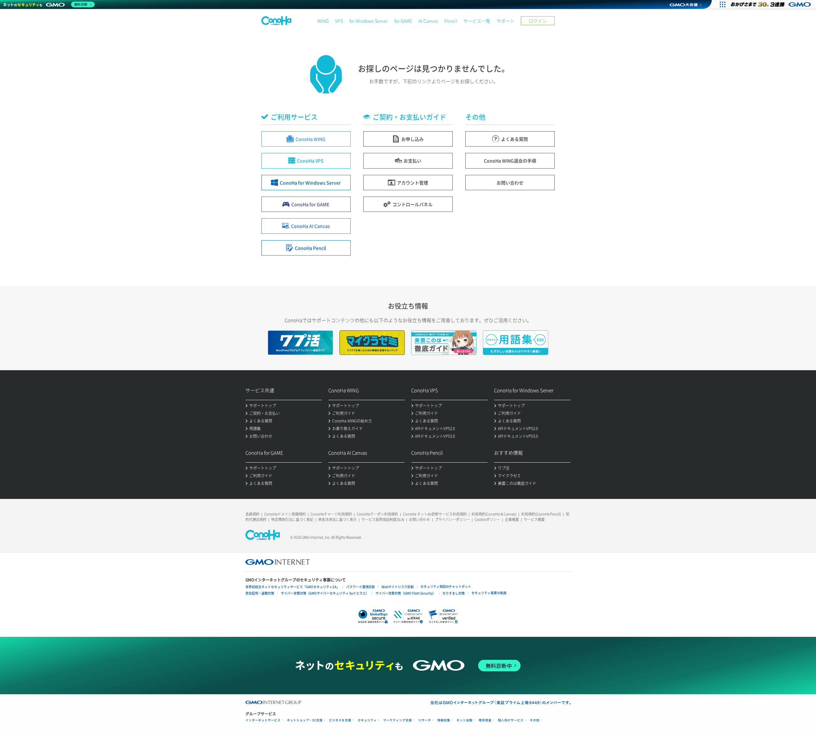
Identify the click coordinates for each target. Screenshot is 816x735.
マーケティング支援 (397, 720)
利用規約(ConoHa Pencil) (541, 514)
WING (323, 21)
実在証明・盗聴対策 (259, 593)
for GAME (403, 21)
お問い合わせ (419, 519)
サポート (505, 21)
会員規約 (252, 514)
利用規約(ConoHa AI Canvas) (493, 514)
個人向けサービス (510, 720)
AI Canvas (428, 21)
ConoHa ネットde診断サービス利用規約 (435, 514)
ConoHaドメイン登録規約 (285, 514)
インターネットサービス (262, 720)
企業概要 (512, 519)
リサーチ (424, 720)
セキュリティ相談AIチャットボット (445, 586)
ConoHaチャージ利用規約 (331, 514)
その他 (534, 720)
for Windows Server (368, 21)
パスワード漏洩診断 (360, 586)
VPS (339, 21)
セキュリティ (367, 720)
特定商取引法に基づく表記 (292, 519)
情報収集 (443, 720)
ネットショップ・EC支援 (305, 720)
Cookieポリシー (487, 519)
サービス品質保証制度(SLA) (382, 519)
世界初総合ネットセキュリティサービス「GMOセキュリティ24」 (292, 586)
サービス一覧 (476, 21)
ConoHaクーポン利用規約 (377, 514)
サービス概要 (534, 519)
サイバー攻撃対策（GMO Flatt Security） (405, 593)
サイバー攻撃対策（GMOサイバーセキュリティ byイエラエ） (325, 593)
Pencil (450, 21)
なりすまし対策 (453, 593)
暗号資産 (485, 720)
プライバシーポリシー (452, 519)
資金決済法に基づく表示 (337, 519)
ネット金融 (464, 720)
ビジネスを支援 (340, 720)
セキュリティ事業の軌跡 (488, 592)
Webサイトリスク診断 (398, 586)
